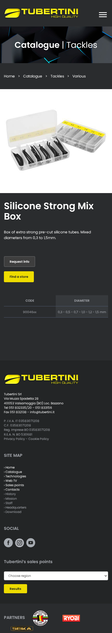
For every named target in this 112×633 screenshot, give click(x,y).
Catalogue (32, 76)
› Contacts (12, 489)
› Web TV (10, 480)
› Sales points (14, 485)
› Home (9, 467)
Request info (19, 261)
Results (15, 588)
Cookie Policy (38, 439)
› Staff (8, 503)
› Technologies (15, 476)
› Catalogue (13, 472)
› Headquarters (15, 507)
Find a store (19, 276)
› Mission (10, 498)
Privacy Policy (14, 439)
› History (10, 494)
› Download (12, 512)
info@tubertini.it (42, 412)
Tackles (57, 76)
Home (9, 76)
